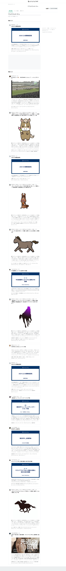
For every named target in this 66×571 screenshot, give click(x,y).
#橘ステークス (30, 48)
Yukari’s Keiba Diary (14, 269)
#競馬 (12, 356)
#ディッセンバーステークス (28, 389)
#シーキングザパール (23, 106)
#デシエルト (37, 293)
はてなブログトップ (45, 30)
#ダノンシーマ (27, 178)
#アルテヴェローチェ (35, 49)
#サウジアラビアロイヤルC (25, 527)
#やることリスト (32, 356)
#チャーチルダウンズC (25, 222)
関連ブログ (22, 10)
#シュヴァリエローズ (34, 483)
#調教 (12, 48)
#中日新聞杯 (21, 293)
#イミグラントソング (14, 151)
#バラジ (22, 389)
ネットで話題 (16, 10)
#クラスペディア (31, 339)
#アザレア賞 (22, 178)
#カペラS (25, 293)
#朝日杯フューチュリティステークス (31, 337)
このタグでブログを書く (53, 8)
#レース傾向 (13, 223)
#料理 (20, 356)
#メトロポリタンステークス (21, 51)
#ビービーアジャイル (21, 49)
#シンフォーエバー (33, 527)
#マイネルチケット (22, 264)
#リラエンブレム (35, 263)
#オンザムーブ (28, 264)
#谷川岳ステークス (28, 49)
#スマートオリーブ (17, 389)
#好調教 (32, 151)
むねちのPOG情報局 (14, 427)
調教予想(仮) (13, 24)
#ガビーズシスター (14, 294)
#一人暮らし (24, 356)
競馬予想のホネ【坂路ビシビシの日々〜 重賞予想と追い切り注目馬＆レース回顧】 (22, 112)
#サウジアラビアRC (27, 483)
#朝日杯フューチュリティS (20, 337)
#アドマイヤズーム (14, 107)
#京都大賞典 (17, 483)
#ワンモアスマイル (26, 223)
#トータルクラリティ (25, 453)
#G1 (12, 293)
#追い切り (28, 151)
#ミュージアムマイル (33, 453)
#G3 (14, 293)
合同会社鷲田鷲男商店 (14, 533)
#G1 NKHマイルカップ (15, 106)
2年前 (36, 229)
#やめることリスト (14, 358)
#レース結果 (24, 263)
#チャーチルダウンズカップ (16, 222)
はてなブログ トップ (12, 4)
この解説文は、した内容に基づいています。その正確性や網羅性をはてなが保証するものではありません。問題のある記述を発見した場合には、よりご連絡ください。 (13, 16)
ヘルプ (50, 29)
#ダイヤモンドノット (24, 48)
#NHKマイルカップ (17, 48)
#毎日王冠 (22, 483)
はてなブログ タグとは (45, 29)
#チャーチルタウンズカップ (16, 179)
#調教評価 (35, 151)
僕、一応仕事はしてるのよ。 (15, 396)
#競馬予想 (33, 422)
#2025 (27, 356)
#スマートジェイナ (14, 391)
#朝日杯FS (13, 337)
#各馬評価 (17, 223)
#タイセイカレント (22, 455)
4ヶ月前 (17, 24)
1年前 (36, 112)
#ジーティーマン (14, 224)
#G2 (12, 483)
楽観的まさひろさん (14, 345)
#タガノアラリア (14, 49)
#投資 (17, 356)
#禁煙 (15, 356)
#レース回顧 (19, 263)
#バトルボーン (13, 51)
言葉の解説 (10, 10)
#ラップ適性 (35, 222)
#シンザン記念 (13, 263)
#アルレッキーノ (14, 528)
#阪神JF (16, 293)
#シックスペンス (31, 561)
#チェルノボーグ (16, 178)
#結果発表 (21, 561)
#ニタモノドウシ (25, 339)
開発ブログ (53, 29)
